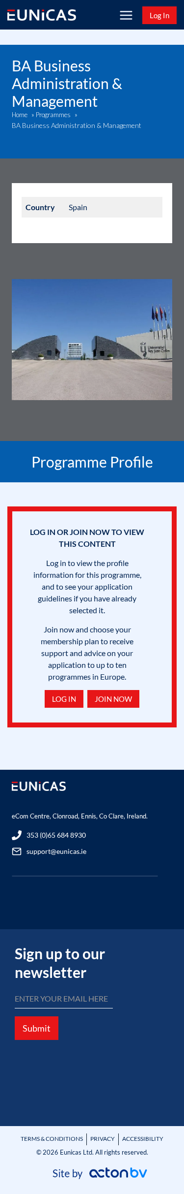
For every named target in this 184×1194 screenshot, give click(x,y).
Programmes (53, 115)
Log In (159, 15)
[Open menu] (125, 15)
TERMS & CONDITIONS (52, 1138)
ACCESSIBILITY (142, 1138)
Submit (37, 1028)
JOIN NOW (113, 698)
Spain (78, 207)
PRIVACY (102, 1138)
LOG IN (64, 698)
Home (19, 115)
